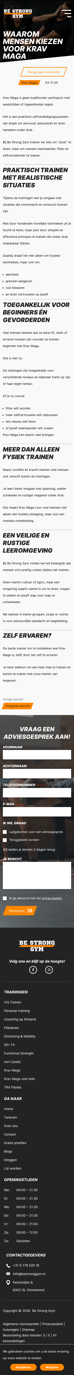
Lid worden (12, 1168)
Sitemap (28, 1330)
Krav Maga (29, 82)
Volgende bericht (17, 706)
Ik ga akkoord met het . (35, 898)
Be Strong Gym (43, 1311)
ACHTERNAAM (15, 766)
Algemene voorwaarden (21, 1324)
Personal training (17, 1011)
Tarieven (10, 1117)
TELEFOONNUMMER (24, 785)
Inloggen (10, 1160)
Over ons (11, 1126)
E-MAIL (14, 804)
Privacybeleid (52, 1324)
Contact (10, 1134)
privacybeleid (51, 898)
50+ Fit (9, 1045)
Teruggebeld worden (24, 840)
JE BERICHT (12, 859)
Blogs (8, 1151)
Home (8, 1109)
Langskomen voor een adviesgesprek (36, 832)
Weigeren (52, 1367)
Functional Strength (19, 1053)
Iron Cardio (12, 1062)
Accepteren (23, 1367)
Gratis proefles (15, 1143)
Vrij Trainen (12, 1002)
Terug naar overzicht (44, 72)
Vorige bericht (13, 699)
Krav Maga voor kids (19, 1079)
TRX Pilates (12, 1087)
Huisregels (11, 1330)
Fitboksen (11, 1028)
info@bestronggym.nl (29, 1274)
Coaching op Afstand (20, 1019)
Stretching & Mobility (19, 1036)
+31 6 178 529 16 (26, 1265)
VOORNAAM (12, 747)
